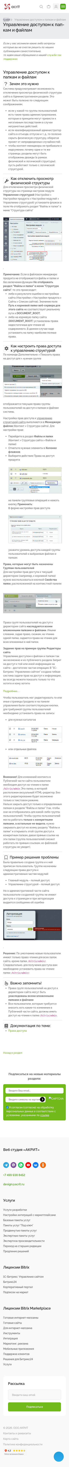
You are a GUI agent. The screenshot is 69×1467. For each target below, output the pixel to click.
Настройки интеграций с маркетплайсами (29, 1215)
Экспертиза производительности (24, 1240)
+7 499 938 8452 (14, 1175)
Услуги (7, 1364)
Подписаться (34, 1406)
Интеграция (10, 1338)
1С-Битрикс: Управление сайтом (23, 1276)
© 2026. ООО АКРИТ (15, 1427)
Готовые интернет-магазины (20, 1317)
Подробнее (10, 691)
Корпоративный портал (18, 1287)
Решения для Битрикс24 (18, 1359)
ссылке (44, 1115)
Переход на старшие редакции (22, 1246)
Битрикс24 (10, 1281)
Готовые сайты (12, 1322)
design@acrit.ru (13, 1184)
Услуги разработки (15, 1209)
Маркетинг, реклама (15, 1343)
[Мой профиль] (56, 6)
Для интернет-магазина (17, 1328)
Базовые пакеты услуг (16, 1220)
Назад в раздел (12, 1052)
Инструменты (11, 1333)
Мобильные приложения (18, 1348)
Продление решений (16, 1251)
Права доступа (17, 1030)
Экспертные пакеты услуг (19, 1235)
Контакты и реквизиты (17, 1433)
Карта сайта (10, 1438)
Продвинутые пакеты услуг (20, 1230)
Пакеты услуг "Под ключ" (18, 1225)
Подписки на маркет (15, 1292)
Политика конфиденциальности (23, 1444)
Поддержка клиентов (16, 1354)
